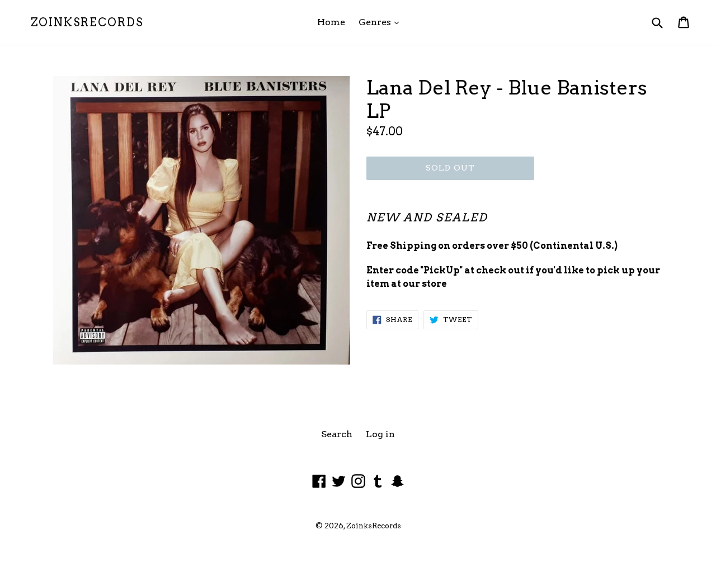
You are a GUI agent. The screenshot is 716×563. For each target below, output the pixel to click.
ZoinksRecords (87, 22)
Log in (380, 434)
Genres (381, 21)
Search (336, 434)
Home (331, 22)
